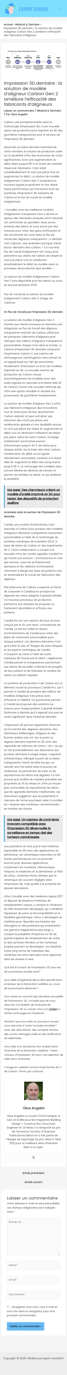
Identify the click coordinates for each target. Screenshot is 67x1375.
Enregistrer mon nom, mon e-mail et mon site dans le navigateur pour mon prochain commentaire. (32, 1311)
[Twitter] (33, 1158)
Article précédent (33, 1173)
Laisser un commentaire (19, 110)
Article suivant (33, 1182)
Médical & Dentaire (49, 110)
